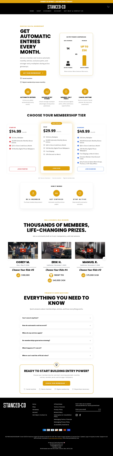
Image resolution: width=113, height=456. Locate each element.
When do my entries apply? (32, 333)
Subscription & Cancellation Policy (63, 416)
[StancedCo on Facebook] (80, 415)
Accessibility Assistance (61, 425)
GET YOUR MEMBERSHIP (32, 73)
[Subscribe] (99, 410)
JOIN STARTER (22, 169)
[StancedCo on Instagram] (77, 415)
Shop (39, 11)
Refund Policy (58, 412)
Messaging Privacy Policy (62, 422)
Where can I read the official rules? (35, 355)
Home (32, 11)
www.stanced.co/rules (55, 438)
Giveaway (47, 11)
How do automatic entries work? (34, 325)
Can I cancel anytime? (30, 318)
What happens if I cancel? (32, 348)
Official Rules (58, 404)
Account (57, 11)
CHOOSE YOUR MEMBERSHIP (55, 383)
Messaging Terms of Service (63, 419)
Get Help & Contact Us (73, 11)
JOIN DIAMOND (90, 169)
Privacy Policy (58, 409)
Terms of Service (59, 407)
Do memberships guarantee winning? (36, 340)
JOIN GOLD (56, 168)
